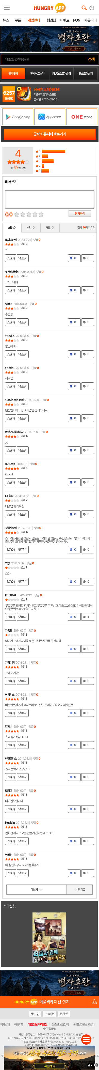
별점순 (50, 228)
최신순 (12, 228)
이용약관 (18, 1024)
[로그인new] (92, 6)
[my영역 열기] (6, 7)
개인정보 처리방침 (37, 1024)
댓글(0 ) (11, 258)
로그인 (35, 1014)
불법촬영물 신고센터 (83, 1024)
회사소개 (4, 1024)
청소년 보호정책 (60, 1024)
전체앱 (64, 1014)
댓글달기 (22, 258)
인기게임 (13, 73)
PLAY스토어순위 (61, 73)
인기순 (31, 228)
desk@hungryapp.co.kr (64, 1041)
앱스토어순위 (85, 73)
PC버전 (49, 1014)
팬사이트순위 (37, 73)
